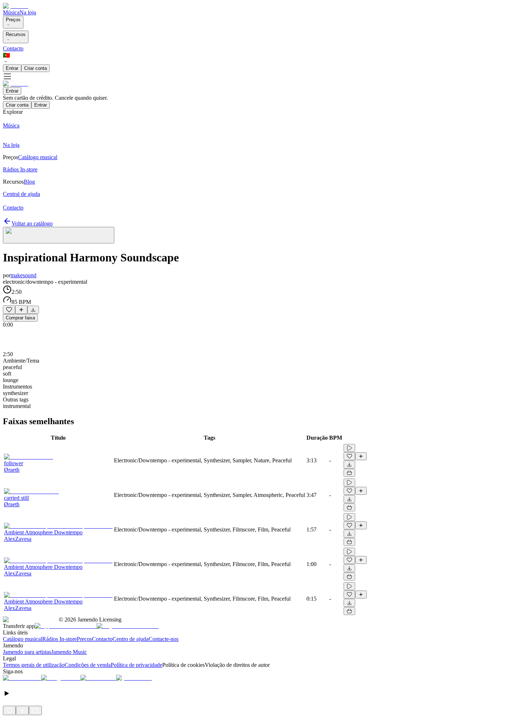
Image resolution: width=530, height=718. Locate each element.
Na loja (27, 12)
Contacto (13, 48)
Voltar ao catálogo (32, 223)
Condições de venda (88, 665)
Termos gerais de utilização (34, 665)
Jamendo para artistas (27, 652)
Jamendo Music (69, 652)
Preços (13, 19)
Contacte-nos (163, 639)
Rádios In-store (59, 639)
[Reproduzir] (349, 448)
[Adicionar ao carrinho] (349, 473)
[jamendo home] (15, 6)
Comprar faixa (20, 317)
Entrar (12, 68)
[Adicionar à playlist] (21, 309)
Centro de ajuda (130, 639)
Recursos (16, 34)
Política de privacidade (136, 665)
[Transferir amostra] (33, 310)
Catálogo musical (22, 639)
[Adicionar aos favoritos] (9, 309)
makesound (23, 275)
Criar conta (35, 68)
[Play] (58, 235)
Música (11, 12)
